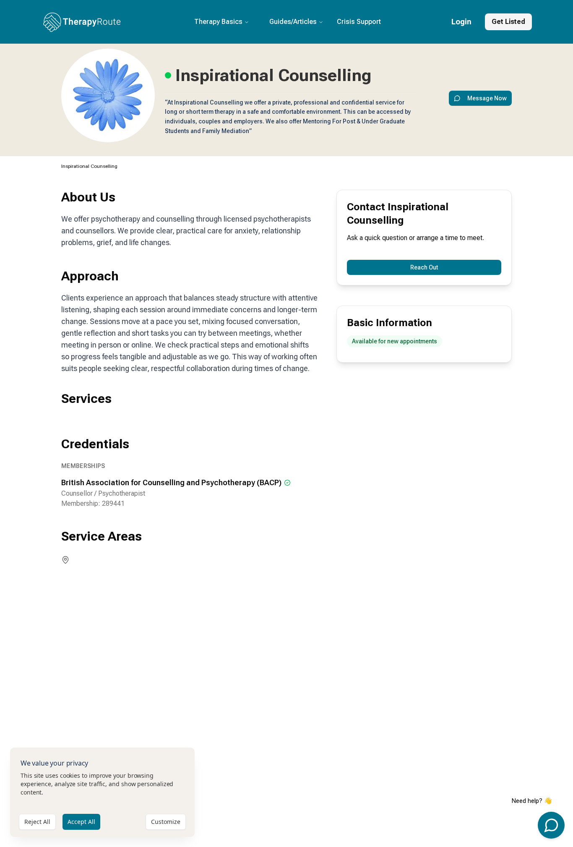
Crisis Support (359, 22)
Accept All (81, 822)
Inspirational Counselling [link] (89, 166)
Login (461, 21)
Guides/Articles (293, 22)
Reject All (37, 822)
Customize (165, 822)
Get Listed (508, 22)
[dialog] (102, 792)
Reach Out (424, 267)
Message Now (487, 98)
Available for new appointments (394, 341)
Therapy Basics (218, 22)
